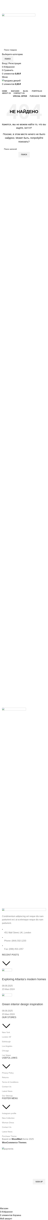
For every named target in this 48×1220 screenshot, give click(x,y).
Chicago (5, 1051)
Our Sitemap (7, 1096)
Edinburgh (6, 1042)
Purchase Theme (9, 1136)
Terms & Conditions (10, 1082)
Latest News (7, 1091)
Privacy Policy (8, 1073)
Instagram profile (9, 1113)
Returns (5, 1077)
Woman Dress (8, 1122)
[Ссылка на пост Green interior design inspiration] (24, 575)
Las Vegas (6, 1055)
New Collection (8, 1118)
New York (6, 1032)
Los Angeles (7, 1046)
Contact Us (6, 1087)
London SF (6, 1037)
